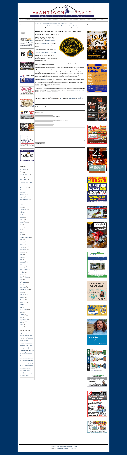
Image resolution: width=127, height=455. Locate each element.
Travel (21, 317)
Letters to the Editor (24, 277)
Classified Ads (64, 20)
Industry (21, 254)
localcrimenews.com (45, 72)
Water (21, 322)
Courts (21, 202)
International (22, 257)
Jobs (21, 259)
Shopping (22, 304)
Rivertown (22, 299)
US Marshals (22, 321)
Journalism (22, 261)
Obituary (21, 274)
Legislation (22, 266)
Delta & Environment (24, 206)
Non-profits (22, 272)
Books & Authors (23, 179)
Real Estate (22, 296)
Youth (21, 326)
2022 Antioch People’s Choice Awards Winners (38, 20)
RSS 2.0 (61, 98)
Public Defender (23, 294)
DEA (21, 204)
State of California (23, 309)
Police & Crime (23, 286)
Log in (75, 446)
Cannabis (21, 186)
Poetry (21, 284)
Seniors (21, 301)
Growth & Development (25, 237)
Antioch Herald (56, 446)
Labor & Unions (23, 262)
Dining (21, 207)
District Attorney (23, 209)
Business (21, 181)
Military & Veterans (24, 269)
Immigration (22, 252)
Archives (100, 20)
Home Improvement (24, 246)
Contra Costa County (24, 199)
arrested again (45, 79)
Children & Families (24, 187)
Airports (21, 172)
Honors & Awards (23, 249)
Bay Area (21, 177)
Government (22, 236)
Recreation (22, 297)
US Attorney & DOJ (24, 319)
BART (21, 176)
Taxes (21, 312)
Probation (22, 292)
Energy (21, 221)
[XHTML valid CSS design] (71, 448)
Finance (21, 227)
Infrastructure (22, 256)
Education (22, 219)
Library (21, 267)
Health (21, 239)
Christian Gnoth (60, 448)
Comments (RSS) (70, 446)
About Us (82, 20)
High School (22, 241)
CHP (21, 189)
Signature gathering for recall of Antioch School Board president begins (26, 373)
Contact (93, 20)
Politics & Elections (24, 289)
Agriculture (22, 171)
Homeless (22, 247)
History (21, 242)
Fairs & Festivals (23, 222)
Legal (21, 264)
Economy (22, 217)
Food (21, 232)
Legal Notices (74, 20)
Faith (21, 224)
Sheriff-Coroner (23, 302)
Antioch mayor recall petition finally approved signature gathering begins (26, 370)
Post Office (22, 291)
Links (88, 20)
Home (21, 20)
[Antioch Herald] (63, 18)
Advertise (55, 20)
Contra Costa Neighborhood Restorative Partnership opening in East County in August (54, 23)
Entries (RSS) (63, 446)
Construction (22, 196)
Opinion (21, 276)
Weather (21, 324)
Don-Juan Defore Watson (44, 43)
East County (22, 216)
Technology (22, 314)
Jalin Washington (49, 45)
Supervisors (22, 311)
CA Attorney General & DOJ (26, 182)
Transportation (23, 316)
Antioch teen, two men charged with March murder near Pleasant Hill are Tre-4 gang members (65, 25)
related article (53, 52)
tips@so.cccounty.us (77, 90)
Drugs (21, 211)
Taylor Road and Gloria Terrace (41, 52)
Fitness (21, 231)
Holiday (21, 244)
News (21, 271)
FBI (20, 226)
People (21, 281)
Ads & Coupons (23, 169)
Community (22, 194)
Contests (21, 197)
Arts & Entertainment (24, 174)
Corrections (22, 201)
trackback (79, 98)
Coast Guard (22, 192)
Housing (21, 251)
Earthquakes (22, 212)
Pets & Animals (23, 282)
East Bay (21, 214)
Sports (21, 307)
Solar (21, 306)
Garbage (21, 234)
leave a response (72, 98)
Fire (20, 229)
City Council (22, 191)
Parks (21, 279)
